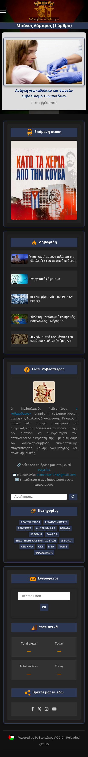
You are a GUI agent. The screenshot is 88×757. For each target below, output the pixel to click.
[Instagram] (46, 709)
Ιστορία (67, 540)
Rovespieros (30, 522)
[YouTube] (54, 709)
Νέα (51, 546)
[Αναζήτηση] (73, 497)
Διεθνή (36, 534)
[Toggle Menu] (3, 10)
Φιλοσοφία (44, 553)
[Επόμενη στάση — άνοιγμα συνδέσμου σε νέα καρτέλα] (44, 180)
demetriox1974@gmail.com (56, 475)
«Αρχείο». (44, 470)
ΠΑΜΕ (63, 546)
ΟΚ (44, 607)
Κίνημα (27, 546)
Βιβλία (65, 528)
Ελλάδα (52, 534)
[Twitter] (39, 709)
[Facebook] (32, 709)
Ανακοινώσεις (56, 522)
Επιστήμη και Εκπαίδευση (35, 540)
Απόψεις (24, 528)
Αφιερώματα (46, 528)
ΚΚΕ (40, 546)
